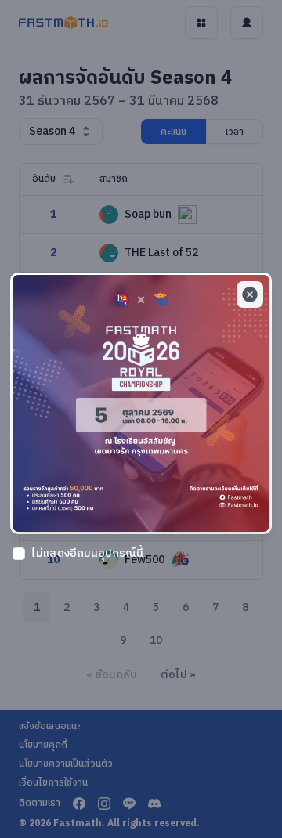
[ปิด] (250, 294)
